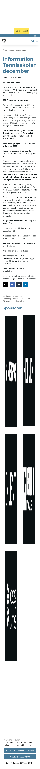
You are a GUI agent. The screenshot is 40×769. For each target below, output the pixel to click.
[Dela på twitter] (19, 284)
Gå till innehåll (22, 31)
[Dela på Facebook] (12, 284)
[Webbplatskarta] (35, 35)
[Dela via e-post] (5, 284)
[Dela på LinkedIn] (25, 284)
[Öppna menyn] (37, 41)
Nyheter (22, 50)
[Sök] (32, 41)
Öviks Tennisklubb (10, 50)
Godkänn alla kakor (20, 757)
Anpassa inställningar (21, 763)
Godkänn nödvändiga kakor (20, 750)
